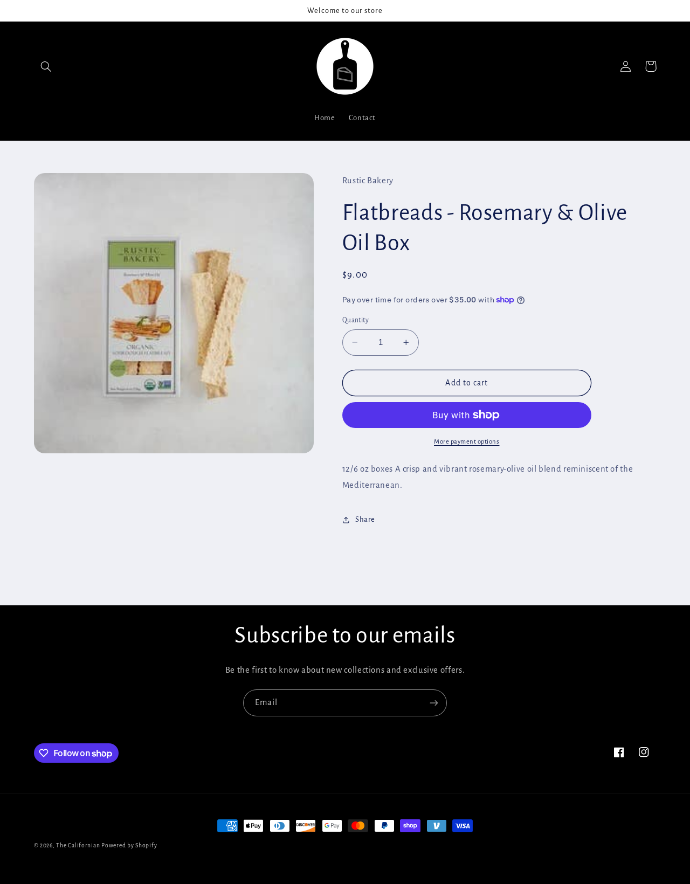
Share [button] (365, 519)
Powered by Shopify (129, 845)
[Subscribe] (434, 702)
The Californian (78, 845)
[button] (46, 66)
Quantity (355, 320)
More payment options (467, 441)
